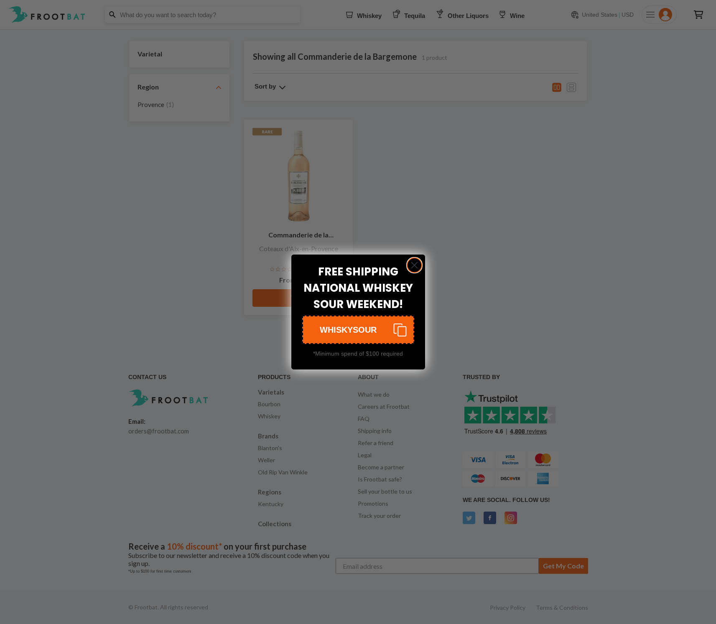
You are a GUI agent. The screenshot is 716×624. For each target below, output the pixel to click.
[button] (358, 330)
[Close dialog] (414, 265)
